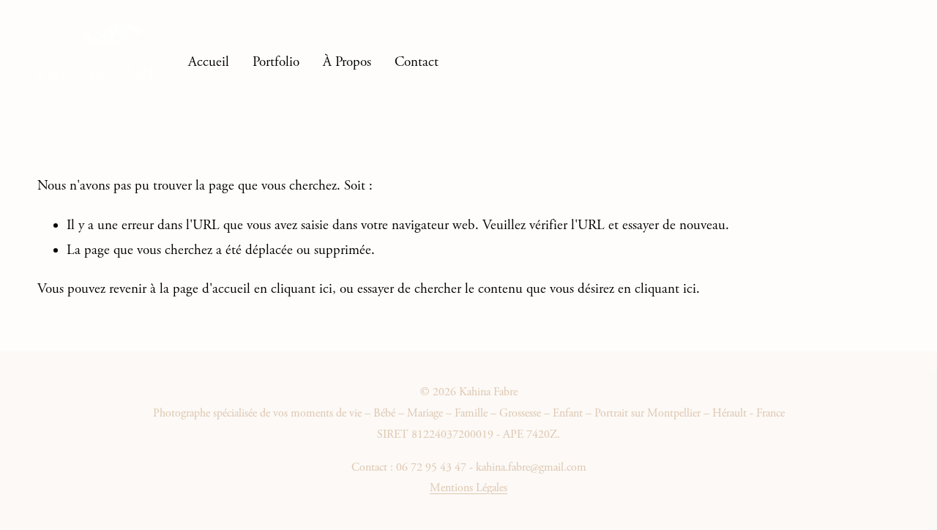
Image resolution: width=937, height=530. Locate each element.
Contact (416, 62)
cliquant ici (301, 289)
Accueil (208, 62)
